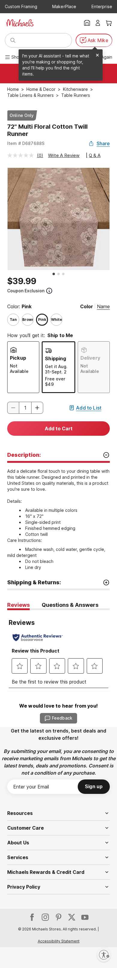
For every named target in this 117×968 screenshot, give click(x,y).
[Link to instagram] (45, 917)
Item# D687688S (25, 143)
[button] (37, 408)
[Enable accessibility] (104, 955)
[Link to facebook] (32, 917)
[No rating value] (22, 155)
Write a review (64, 155)
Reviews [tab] (18, 605)
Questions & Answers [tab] (70, 605)
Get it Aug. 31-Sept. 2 (56, 369)
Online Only (22, 115)
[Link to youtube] (85, 917)
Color (86, 306)
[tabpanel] (58, 651)
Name (103, 306)
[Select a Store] (87, 22)
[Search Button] (13, 40)
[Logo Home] (20, 22)
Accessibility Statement (59, 941)
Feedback (62, 718)
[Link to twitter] (71, 917)
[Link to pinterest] (58, 917)
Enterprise (102, 6)
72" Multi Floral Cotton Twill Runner (47, 130)
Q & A (94, 155)
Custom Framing (21, 6)
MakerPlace (64, 6)
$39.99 (21, 281)
